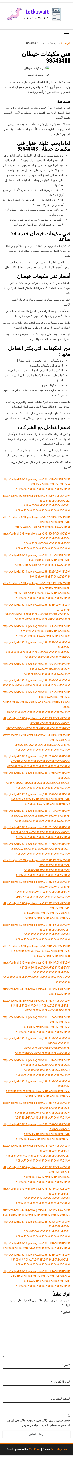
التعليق (65, 1312)
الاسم (66, 1365)
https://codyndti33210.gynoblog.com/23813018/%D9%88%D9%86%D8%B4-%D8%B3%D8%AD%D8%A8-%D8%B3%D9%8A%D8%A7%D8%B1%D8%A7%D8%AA (36, 560)
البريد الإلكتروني (60, 1381)
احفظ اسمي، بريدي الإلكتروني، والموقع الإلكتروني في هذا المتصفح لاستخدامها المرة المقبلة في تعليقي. (38, 1423)
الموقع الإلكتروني (60, 1398)
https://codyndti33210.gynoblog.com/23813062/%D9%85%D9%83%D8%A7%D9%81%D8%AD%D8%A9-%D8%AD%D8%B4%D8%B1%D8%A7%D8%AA (36, 668)
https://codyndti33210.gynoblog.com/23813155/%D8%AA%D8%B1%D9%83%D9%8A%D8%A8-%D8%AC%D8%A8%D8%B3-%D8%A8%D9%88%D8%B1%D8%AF (36, 951)
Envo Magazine (59, 1449)
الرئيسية (65, 43)
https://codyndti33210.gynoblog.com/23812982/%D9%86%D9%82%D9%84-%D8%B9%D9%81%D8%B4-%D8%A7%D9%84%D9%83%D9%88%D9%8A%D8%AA (36, 484)
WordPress (34, 1449)
